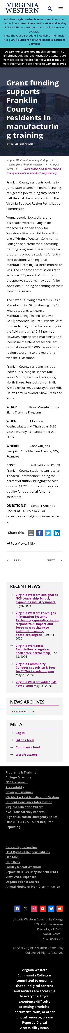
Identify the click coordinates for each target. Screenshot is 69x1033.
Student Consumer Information (29, 802)
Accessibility (15, 787)
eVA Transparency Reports (25, 812)
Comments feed (28, 747)
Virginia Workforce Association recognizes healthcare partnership (33, 649)
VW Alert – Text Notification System (32, 797)
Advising (44, 35)
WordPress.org (26, 755)
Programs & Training (21, 772)
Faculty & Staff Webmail (23, 867)
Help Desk (13, 862)
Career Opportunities (21, 847)
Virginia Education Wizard (24, 807)
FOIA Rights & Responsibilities (28, 852)
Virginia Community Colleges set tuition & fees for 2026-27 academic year (35, 667)
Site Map (12, 857)
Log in (20, 733)
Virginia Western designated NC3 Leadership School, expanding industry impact (37, 598)
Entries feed (25, 740)
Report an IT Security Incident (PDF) (32, 872)
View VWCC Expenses (21, 877)
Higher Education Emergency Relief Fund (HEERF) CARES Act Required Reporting (32, 822)
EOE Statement (17, 782)
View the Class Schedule (20, 35)
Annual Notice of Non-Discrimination (33, 887)
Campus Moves (56, 63)
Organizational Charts (22, 882)
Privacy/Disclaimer (19, 792)
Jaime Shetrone (22, 144)
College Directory (18, 777)
